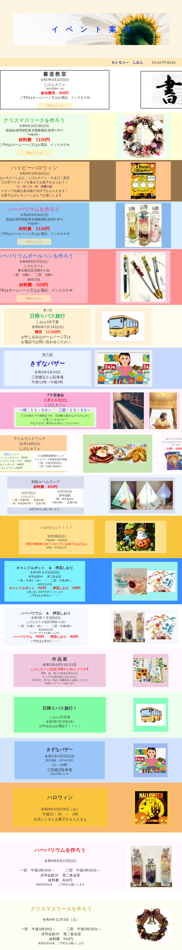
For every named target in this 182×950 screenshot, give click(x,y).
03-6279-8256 (164, 62)
